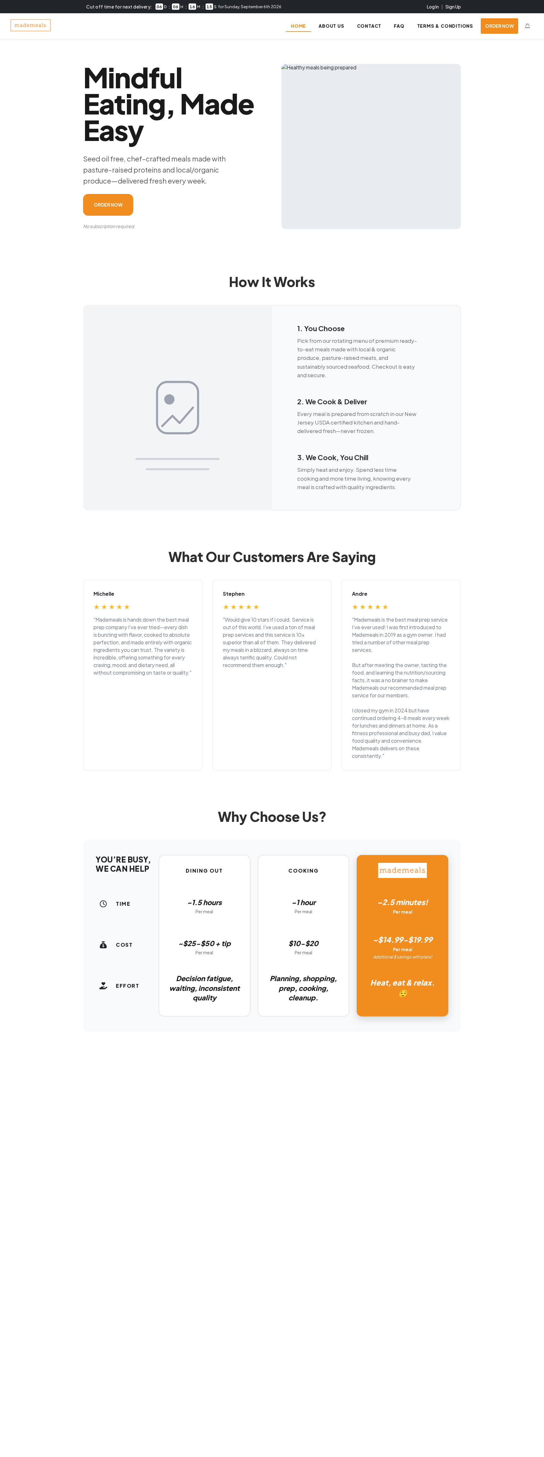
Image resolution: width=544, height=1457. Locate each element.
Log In (433, 6)
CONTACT (369, 26)
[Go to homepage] (30, 29)
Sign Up (453, 6)
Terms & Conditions (445, 26)
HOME (298, 26)
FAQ (399, 26)
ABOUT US (331, 26)
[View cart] (527, 26)
